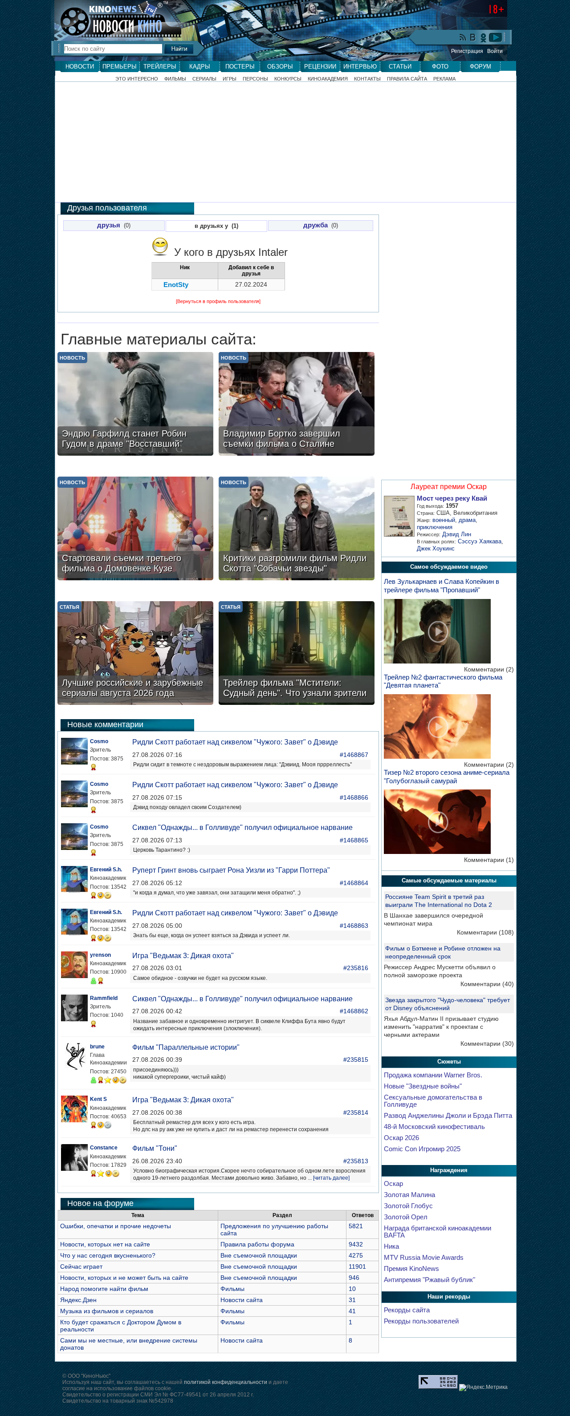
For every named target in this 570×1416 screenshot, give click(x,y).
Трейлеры (159, 66)
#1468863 (354, 925)
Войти (495, 51)
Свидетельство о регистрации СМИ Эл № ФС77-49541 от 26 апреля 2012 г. (158, 1395)
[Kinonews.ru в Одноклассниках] (484, 37)
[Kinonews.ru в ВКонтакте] (473, 38)
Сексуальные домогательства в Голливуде (433, 1101)
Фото (440, 66)
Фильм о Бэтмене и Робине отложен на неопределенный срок (443, 952)
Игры (229, 79)
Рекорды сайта (407, 1310)
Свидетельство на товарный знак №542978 (117, 1401)
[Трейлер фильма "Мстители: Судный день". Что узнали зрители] (297, 654)
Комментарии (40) (487, 983)
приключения (434, 527)
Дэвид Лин (456, 534)
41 (352, 1311)
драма (467, 520)
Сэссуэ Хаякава (479, 541)
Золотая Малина (409, 1194)
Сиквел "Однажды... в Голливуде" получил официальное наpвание (242, 827)
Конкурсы (287, 79)
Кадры (199, 66)
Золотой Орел (406, 1217)
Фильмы (175, 79)
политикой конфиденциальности (225, 1382)
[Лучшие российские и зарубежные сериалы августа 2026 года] (135, 654)
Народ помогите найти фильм (104, 1288)
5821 (356, 1226)
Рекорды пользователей (421, 1321)
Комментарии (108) (485, 932)
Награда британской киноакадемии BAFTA (437, 1232)
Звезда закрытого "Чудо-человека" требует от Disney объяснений (447, 1003)
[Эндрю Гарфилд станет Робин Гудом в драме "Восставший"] (135, 404)
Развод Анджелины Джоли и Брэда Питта (448, 1115)
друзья (108, 225)
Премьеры (119, 66)
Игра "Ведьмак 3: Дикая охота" (183, 955)
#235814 (355, 1112)
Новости (79, 66)
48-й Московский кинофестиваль (434, 1126)
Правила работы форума (257, 1244)
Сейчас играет (81, 1266)
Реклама (444, 79)
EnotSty (175, 284)
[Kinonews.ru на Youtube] (495, 37)
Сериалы (204, 79)
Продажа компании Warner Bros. (433, 1075)
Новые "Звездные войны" (423, 1086)
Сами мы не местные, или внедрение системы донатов (128, 1344)
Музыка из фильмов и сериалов (106, 1311)
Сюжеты (449, 1061)
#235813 (355, 1161)
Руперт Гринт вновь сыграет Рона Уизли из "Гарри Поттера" (231, 870)
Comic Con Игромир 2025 (422, 1149)
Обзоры (280, 66)
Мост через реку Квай (452, 498)
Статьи (400, 66)
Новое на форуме (100, 1203)
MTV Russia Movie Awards (424, 1257)
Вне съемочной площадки (258, 1255)
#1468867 (354, 754)
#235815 (355, 1059)
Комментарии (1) (489, 859)
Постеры (240, 66)
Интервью (360, 66)
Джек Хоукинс (436, 548)
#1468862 (354, 1011)
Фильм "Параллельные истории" (186, 1047)
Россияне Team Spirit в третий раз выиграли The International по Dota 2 (438, 900)
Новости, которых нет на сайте (105, 1244)
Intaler (273, 252)
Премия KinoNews (411, 1268)
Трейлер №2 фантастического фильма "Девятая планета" (443, 681)
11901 (357, 1266)
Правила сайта (407, 79)
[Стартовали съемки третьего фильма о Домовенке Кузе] (135, 529)
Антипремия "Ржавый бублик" (429, 1279)
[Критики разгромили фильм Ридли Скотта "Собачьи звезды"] (297, 529)
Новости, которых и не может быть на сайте (124, 1277)
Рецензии (320, 66)
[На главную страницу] (113, 18)
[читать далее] (331, 1178)
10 (352, 1288)
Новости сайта (241, 1299)
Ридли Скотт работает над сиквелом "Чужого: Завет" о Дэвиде (235, 742)
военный (443, 520)
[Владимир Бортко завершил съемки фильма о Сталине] (297, 404)
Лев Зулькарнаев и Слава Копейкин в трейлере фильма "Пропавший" (441, 586)
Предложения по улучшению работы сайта (274, 1229)
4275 (356, 1255)
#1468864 (354, 882)
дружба (315, 225)
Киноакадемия (328, 79)
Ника (391, 1246)
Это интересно (136, 79)
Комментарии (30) (487, 1043)
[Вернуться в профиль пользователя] (218, 301)
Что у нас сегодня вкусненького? (107, 1255)
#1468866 (354, 797)
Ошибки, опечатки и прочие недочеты (115, 1226)
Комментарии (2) (489, 669)
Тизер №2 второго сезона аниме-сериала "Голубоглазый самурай (446, 777)
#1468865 (354, 840)
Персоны (255, 79)
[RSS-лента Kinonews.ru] (463, 38)
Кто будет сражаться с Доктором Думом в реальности (120, 1326)
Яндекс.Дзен (78, 1299)
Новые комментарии (105, 724)
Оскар (393, 1183)
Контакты (367, 79)
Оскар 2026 (401, 1137)
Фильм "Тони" (154, 1148)
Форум (480, 66)
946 (354, 1277)
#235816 (355, 967)
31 (352, 1299)
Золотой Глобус (408, 1206)
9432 (356, 1244)
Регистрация (467, 51)
